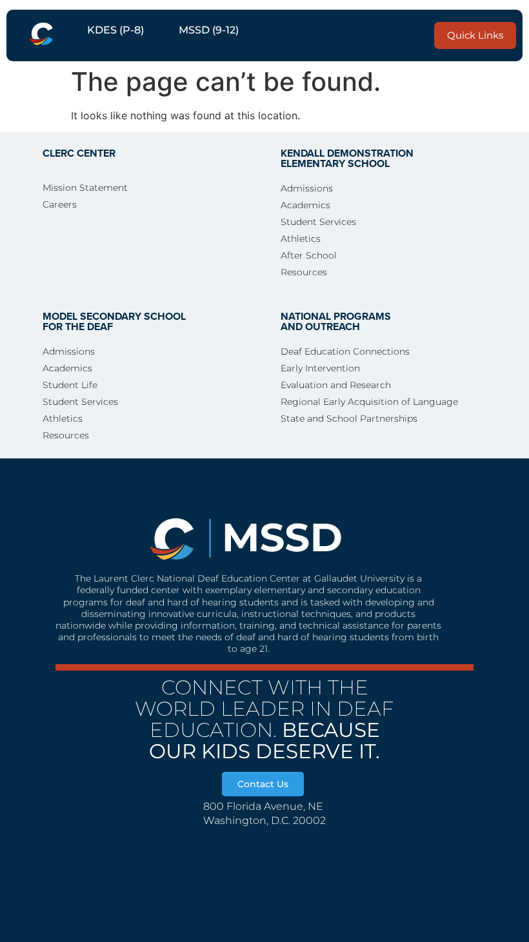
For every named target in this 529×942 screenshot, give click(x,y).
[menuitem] (41, 35)
